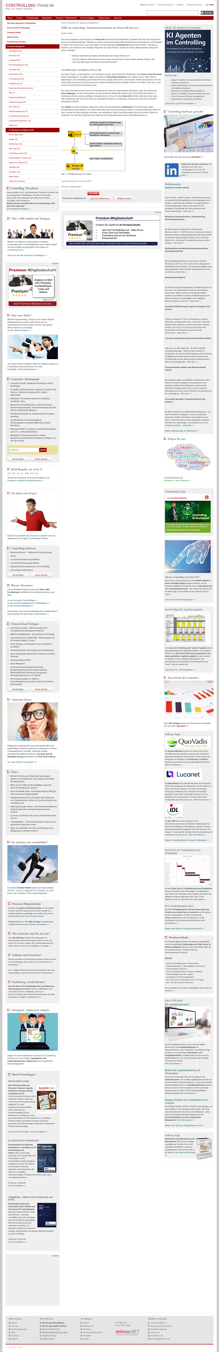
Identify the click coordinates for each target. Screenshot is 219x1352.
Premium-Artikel (14, 32)
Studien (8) (13, 139)
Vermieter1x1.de (156, 1336)
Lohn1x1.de (155, 1332)
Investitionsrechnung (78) (19, 116)
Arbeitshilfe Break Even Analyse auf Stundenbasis (32, 650)
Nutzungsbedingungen (55, 1332)
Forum (19, 18)
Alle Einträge (18, 459)
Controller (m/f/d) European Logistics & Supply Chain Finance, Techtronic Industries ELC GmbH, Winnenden (33, 392)
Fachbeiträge (32, 18)
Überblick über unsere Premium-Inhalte (28, 916)
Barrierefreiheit (51, 1329)
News (10, 18)
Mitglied (21, 242)
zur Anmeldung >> (47, 973)
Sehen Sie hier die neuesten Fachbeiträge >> (27, 255)
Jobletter (86, 1339)
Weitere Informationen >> (39, 924)
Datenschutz (49, 1335)
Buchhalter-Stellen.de (158, 1329)
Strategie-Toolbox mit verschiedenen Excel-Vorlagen (187, 1101)
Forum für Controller (39, 536)
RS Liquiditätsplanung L (177, 1004)
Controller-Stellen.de (158, 1323)
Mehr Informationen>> (185, 1120)
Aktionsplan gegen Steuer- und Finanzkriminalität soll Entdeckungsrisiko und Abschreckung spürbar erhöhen (33, 809)
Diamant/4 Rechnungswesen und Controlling (30, 566)
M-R (27, 473)
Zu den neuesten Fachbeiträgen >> (22, 600)
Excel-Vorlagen (87, 18)
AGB (13, 1332)
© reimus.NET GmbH (14, 1347)
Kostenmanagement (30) (18, 65)
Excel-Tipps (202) (16, 135)
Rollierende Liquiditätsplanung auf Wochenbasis (182, 1071)
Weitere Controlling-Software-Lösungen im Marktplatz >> (187, 840)
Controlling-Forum (15, 250)
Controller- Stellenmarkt (25, 379)
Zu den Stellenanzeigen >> (19, 330)
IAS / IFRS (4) (14, 107)
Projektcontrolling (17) (17, 97)
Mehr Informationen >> (173, 765)
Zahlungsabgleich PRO (20, 660)
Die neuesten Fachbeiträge (18, 28)
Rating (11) (13, 125)
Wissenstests (12, 37)
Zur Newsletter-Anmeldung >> (18, 209)
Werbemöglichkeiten (19, 1329)
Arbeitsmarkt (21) (15, 144)
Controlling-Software (23, 548)
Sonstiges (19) (14, 172)
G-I (18, 473)
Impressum (48, 1339)
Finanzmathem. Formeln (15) (20, 158)
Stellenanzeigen (173, 184)
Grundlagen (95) (15, 51)
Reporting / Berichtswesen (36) (21, 88)
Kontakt (14, 1323)
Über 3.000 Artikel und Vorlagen (30, 218)
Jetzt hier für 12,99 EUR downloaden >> (180, 103)
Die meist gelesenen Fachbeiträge (21, 23)
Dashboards (155, 39)
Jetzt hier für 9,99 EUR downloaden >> (180, 600)
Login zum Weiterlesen (100, 198)
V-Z (36, 473)
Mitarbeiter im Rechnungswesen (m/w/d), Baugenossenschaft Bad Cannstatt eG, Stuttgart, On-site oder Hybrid (33, 438)
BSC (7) (12, 93)
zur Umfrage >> (45, 946)
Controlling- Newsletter (24, 188)
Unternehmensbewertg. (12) (20, 121)
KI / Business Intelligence (88, 23)
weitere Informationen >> (28, 369)
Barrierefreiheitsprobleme (92, 1332)
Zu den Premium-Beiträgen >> (20, 606)
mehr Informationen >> (39, 1132)
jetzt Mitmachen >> (34, 997)
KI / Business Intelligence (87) (21, 130)
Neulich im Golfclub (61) (18, 163)
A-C (9, 473)
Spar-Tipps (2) (14, 149)
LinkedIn (14, 1339)
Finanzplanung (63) (16, 79)
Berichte (142, 39)
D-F (13, 473)
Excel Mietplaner (17, 664)
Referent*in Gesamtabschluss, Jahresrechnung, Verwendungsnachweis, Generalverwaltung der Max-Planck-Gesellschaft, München (33, 407)
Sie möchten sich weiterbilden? (29, 842)
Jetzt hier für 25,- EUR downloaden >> (180, 670)
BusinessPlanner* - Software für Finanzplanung (31, 552)
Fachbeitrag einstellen (16, 42)
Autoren (180, 5)
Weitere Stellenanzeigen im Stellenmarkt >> (181, 431)
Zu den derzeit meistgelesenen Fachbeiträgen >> (28, 603)
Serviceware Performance (21, 570)
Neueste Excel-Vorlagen (25, 624)
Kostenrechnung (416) (17, 102)
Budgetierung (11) (16, 83)
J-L (22, 473)
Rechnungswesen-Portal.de (161, 1326)
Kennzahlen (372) (16, 74)
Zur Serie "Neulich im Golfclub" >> (22, 762)
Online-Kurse (104, 18)
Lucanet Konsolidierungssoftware (25, 559)
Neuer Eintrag (41, 459)
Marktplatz (47, 18)
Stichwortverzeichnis (17, 181)
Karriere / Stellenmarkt (66, 18)
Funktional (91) (15, 60)
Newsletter (87, 1336)
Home (63, 23)
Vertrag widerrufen (54, 1326)
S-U (32, 473)
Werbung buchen (194, 5)
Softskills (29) (14, 167)
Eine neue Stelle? (21, 315)
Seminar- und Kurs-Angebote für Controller (26, 890)
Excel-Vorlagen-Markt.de (160, 1339)
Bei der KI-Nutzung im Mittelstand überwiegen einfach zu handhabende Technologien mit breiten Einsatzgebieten (32, 779)
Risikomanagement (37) (18, 111)
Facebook (15, 1336)
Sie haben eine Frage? (24, 493)
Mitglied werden (147, 5)
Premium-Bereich (165, 5)
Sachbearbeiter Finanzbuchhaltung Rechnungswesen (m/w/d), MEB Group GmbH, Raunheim (30, 423)
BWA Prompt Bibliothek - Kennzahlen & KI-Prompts (32, 634)
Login (211, 5)
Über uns (14, 1326)
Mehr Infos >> (188, 211)
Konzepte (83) (14, 69)
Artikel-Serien (14, 176)
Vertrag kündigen (53, 1323)
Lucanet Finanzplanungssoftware (24, 563)
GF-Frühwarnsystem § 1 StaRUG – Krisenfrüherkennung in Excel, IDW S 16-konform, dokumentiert (32, 681)
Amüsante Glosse (21, 699)
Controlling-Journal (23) (18, 153)
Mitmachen (87, 1329)
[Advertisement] (32, 1280)
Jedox (13, 556)
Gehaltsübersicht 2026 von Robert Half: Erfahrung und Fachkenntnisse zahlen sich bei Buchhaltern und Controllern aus (33, 800)
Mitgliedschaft (88, 1326)
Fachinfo (71, 23)
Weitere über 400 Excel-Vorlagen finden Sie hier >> (184, 929)
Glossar (117, 18)
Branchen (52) (14, 55)
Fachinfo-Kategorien (16, 46)
